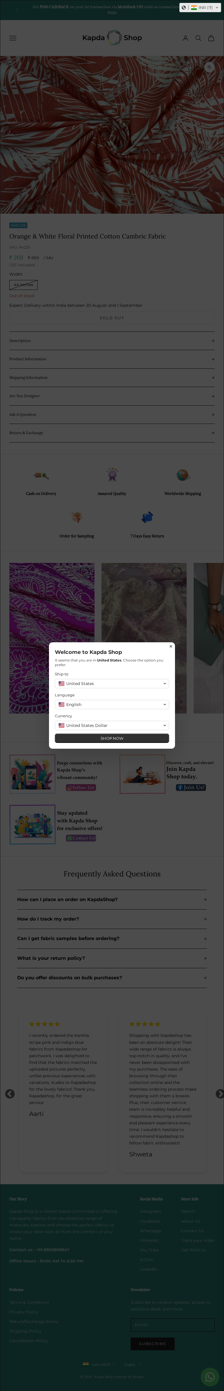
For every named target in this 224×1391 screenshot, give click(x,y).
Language (65, 695)
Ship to (61, 674)
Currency (63, 716)
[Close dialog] (171, 646)
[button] (200, 7)
